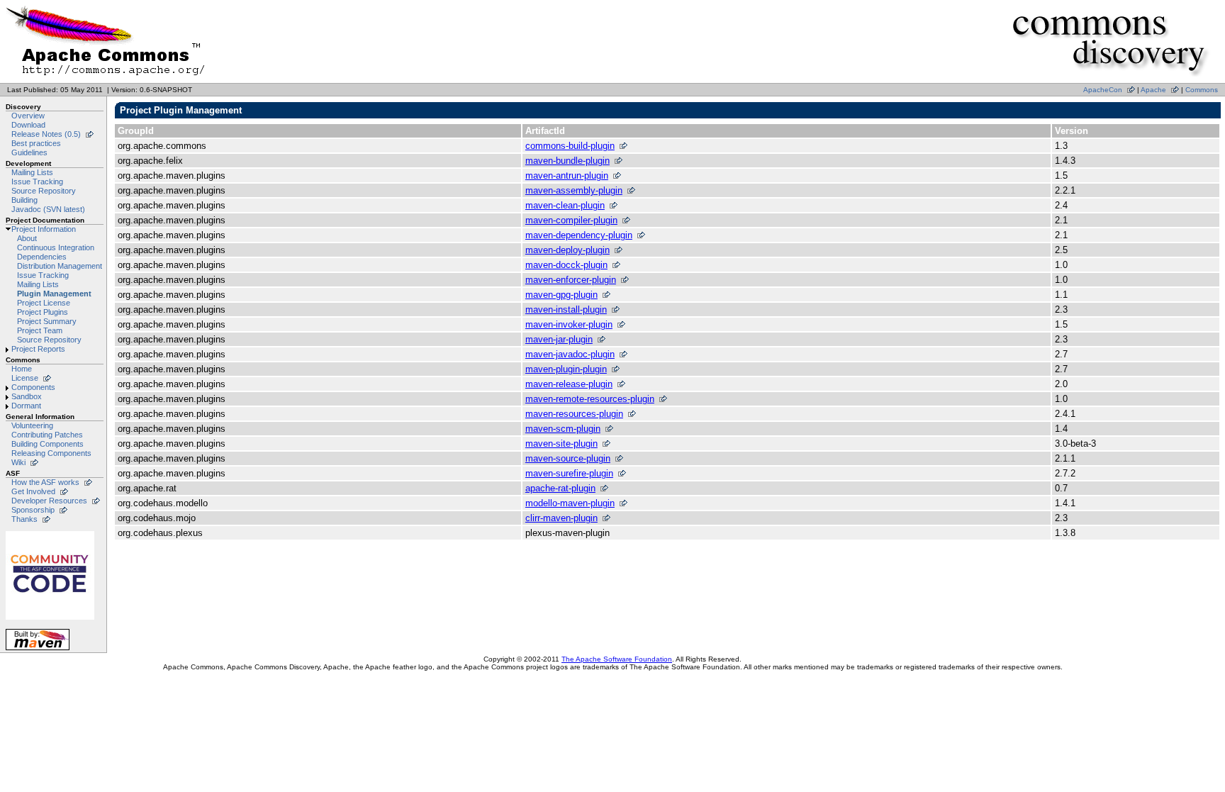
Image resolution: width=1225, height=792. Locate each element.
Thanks (24, 519)
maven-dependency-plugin (578, 235)
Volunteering (32, 425)
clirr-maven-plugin (561, 518)
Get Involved (33, 491)
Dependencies (42, 256)
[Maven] (37, 650)
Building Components (47, 444)
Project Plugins (42, 312)
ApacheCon (1102, 90)
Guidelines (29, 152)
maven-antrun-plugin (566, 175)
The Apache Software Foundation (616, 659)
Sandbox (26, 396)
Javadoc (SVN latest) (48, 209)
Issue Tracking (37, 181)
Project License (43, 303)
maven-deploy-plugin (567, 250)
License (24, 378)
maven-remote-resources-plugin (589, 399)
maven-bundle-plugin (567, 160)
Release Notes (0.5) (46, 134)
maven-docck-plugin (566, 265)
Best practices (36, 143)
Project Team (39, 330)
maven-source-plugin (567, 458)
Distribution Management (59, 266)
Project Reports (38, 349)
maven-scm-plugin (562, 428)
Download (28, 125)
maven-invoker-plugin (568, 324)
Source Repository (43, 190)
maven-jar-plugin (559, 339)
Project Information (43, 229)
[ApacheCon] (50, 619)
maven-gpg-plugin (561, 294)
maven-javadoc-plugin (570, 354)
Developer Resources (49, 500)
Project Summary (47, 321)
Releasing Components (51, 453)
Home (21, 368)
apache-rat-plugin (560, 488)
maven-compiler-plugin (571, 220)
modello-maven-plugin (570, 503)
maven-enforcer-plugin (570, 279)
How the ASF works (45, 482)
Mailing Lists (32, 172)
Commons (1201, 90)
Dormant (26, 405)
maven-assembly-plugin (573, 190)
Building (24, 200)
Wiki (18, 462)
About (27, 238)
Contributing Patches (47, 434)
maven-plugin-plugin (566, 369)
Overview (28, 115)
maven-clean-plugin (565, 205)
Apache (1153, 90)
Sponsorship (33, 510)
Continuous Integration (55, 247)
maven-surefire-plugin (569, 473)
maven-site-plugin (561, 443)
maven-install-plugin (566, 309)
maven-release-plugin (568, 384)
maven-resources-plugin (574, 413)
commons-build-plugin (570, 145)
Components (33, 387)
